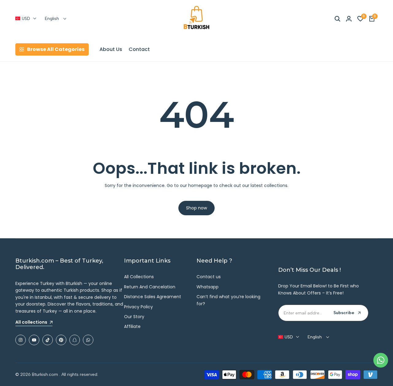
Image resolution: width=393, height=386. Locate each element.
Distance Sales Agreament (152, 297)
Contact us (208, 277)
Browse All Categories (55, 49)
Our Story (134, 317)
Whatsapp (207, 287)
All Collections (139, 277)
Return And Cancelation (149, 287)
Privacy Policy (138, 307)
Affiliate (132, 326)
